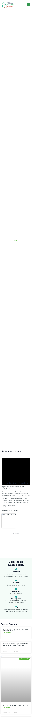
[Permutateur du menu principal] (28, 4)
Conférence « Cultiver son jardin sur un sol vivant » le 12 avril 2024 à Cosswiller (15, 644)
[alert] (16, 472)
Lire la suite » (7, 632)
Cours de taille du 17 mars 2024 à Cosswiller (16, 706)
